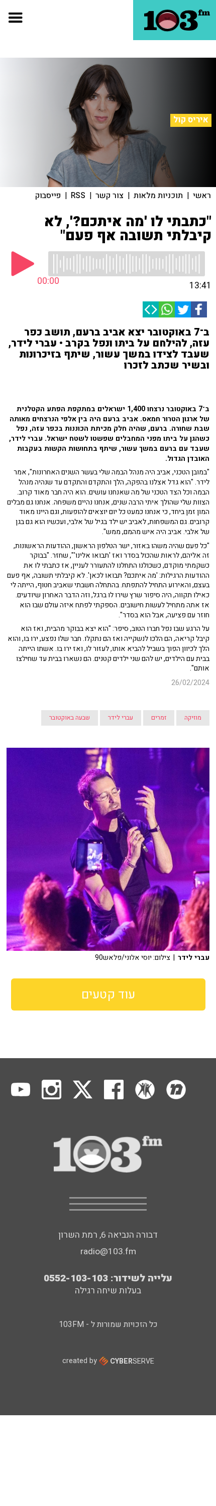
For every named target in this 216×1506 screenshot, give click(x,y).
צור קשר (109, 195)
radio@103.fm (108, 1251)
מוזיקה (192, 717)
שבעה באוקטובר (69, 717)
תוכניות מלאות (158, 195)
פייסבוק (48, 195)
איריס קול (190, 120)
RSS (78, 195)
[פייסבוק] (199, 309)
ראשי (202, 195)
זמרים (158, 717)
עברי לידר (120, 717)
